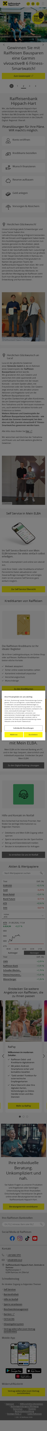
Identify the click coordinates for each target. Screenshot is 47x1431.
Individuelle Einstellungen (23, 728)
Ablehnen (14, 735)
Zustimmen (33, 735)
